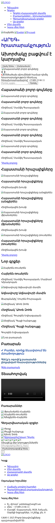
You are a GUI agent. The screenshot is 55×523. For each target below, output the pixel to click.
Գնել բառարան (10, 367)
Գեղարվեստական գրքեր (28, 19)
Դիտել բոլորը (9, 163)
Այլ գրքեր (18, 21)
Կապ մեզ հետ (15, 27)
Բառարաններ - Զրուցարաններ (32, 16)
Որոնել (33, 83)
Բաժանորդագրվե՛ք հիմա (15, 449)
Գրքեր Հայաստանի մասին (29, 13)
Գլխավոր (12, 7)
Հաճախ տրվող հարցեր (21, 486)
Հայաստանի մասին (19, 472)
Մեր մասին (14, 24)
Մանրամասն (23, 66)
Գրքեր (11, 10)
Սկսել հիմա (8, 66)
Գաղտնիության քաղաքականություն (30, 489)
